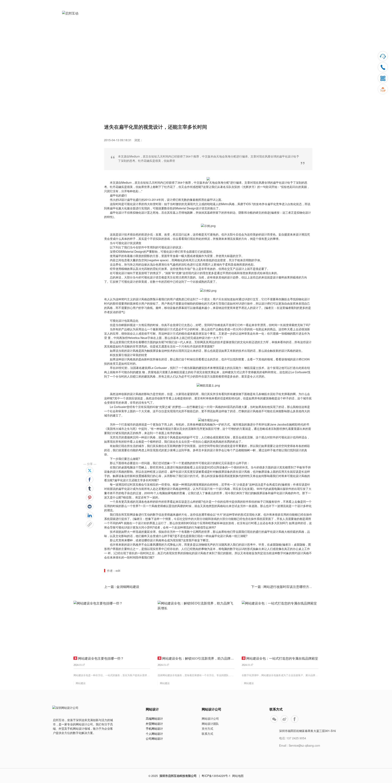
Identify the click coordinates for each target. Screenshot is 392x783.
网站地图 (238, 776)
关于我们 (289, 17)
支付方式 (207, 728)
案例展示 (234, 17)
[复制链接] (89, 524)
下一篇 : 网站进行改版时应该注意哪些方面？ (283, 586)
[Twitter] (89, 470)
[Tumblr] (89, 488)
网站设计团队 (210, 724)
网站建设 (81, 683)
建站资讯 (261, 17)
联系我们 (316, 17)
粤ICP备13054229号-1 (216, 776)
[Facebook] (89, 479)
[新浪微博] (284, 719)
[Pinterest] (89, 497)
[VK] (89, 506)
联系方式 (207, 734)
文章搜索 (169, 59)
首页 (179, 17)
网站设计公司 (210, 718)
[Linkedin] (89, 515)
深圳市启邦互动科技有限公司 (178, 776)
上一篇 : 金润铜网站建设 (121, 586)
